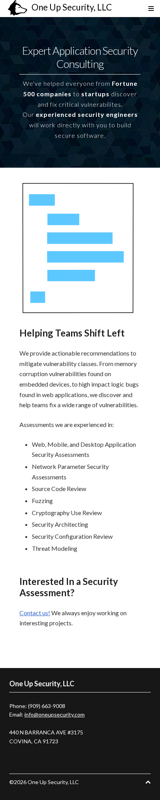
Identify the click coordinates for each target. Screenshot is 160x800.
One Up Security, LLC (71, 7)
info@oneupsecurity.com (54, 714)
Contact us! (34, 612)
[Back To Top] (148, 782)
